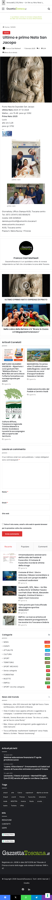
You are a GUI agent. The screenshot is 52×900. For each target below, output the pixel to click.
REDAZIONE (7, 820)
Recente (8, 546)
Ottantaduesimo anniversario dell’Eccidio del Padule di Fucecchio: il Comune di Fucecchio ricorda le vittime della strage (32, 560)
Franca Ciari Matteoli (13, 48)
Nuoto (31, 801)
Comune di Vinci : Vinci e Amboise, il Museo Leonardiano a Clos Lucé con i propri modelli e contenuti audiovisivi (33, 576)
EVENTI (7, 646)
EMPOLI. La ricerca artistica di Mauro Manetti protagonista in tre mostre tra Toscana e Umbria (33, 620)
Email (5, 503)
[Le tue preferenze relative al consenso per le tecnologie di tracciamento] (47, 895)
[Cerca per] (49, 9)
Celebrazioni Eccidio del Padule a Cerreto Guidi (38, 390)
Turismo (14, 806)
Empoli (5, 797)
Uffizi (22, 806)
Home (6, 27)
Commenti (42, 546)
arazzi (5, 793)
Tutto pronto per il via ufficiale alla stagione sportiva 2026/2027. (32, 607)
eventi (13, 797)
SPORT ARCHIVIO (11, 666)
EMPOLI (7, 683)
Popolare (25, 546)
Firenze (22, 797)
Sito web (5, 513)
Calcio (20, 793)
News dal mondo (10, 697)
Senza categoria (10, 671)
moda (5, 801)
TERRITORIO (9, 662)
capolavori (29, 793)
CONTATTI (6, 824)
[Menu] (3, 9)
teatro (5, 806)
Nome (5, 492)
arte (12, 793)
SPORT (6, 658)
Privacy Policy (9, 834)
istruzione (42, 797)
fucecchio (31, 797)
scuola (39, 801)
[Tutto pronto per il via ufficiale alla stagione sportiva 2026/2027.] (10, 608)
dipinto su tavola (42, 793)
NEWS (13, 27)
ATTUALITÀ (8, 650)
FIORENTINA (9, 675)
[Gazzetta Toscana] (26, 17)
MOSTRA (14, 801)
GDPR (4, 828)
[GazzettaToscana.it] (16, 8)
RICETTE (7, 679)
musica (23, 801)
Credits (26, 883)
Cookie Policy (9, 841)
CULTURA (8, 654)
